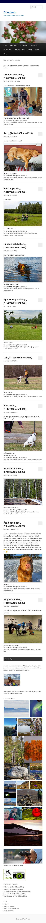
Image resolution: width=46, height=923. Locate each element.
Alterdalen (21, 122)
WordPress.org (8, 911)
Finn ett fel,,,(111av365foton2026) (15, 407)
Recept (37, 49)
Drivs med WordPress (23, 919)
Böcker (30, 49)
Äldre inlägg (9, 659)
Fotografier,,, (34, 45)
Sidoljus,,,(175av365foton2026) (14, 887)
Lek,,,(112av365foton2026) (18, 357)
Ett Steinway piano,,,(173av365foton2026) (17, 891)
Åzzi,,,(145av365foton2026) (18, 133)
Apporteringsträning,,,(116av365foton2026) (15, 301)
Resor (37, 289)
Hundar (34, 122)
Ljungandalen (30, 289)
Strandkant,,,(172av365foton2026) (14, 894)
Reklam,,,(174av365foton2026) (13, 889)
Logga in (6, 904)
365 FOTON (13, 122)
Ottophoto (10, 12)
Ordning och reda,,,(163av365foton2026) (15, 76)
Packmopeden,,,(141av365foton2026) (15, 190)
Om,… (6, 54)
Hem (5, 45)
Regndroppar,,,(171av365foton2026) (15, 896)
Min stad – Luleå (20, 49)
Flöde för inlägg (9, 906)
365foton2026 (22, 120)
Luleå (24, 397)
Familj (30, 122)
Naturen (6, 235)
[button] (16, 708)
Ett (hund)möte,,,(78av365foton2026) (14, 601)
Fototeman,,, (24, 45)
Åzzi (26, 122)
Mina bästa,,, (13, 45)
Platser (40, 122)
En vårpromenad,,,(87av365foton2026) (14, 470)
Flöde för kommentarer (11, 908)
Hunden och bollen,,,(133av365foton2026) (15, 245)
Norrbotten (7, 514)
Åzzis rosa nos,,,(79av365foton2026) (14, 524)
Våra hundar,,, (8, 49)
